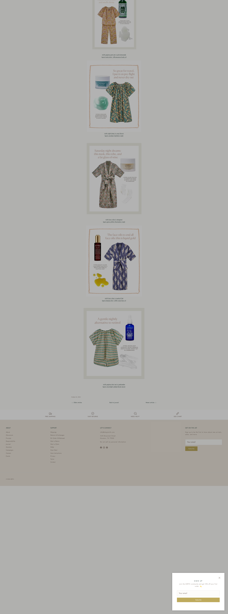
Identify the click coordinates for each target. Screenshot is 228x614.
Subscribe (198, 600)
